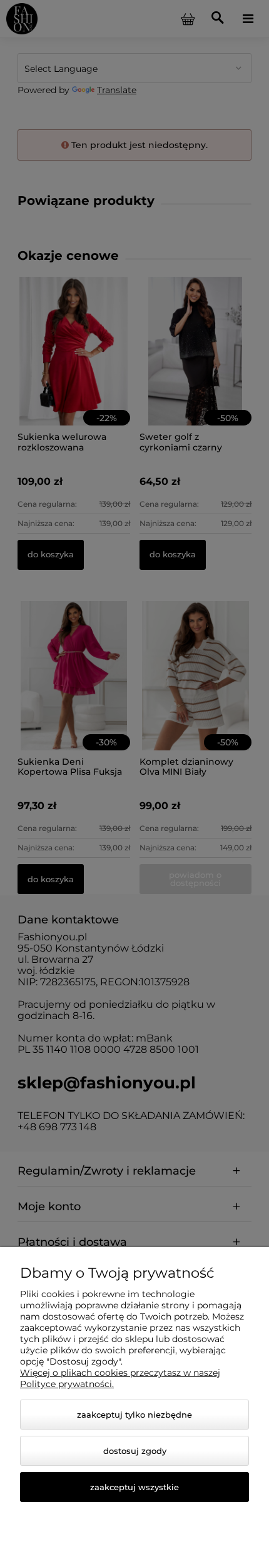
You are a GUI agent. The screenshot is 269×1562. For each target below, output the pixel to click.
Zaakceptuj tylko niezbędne (134, 1415)
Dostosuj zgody (134, 1451)
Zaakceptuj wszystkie (134, 1487)
